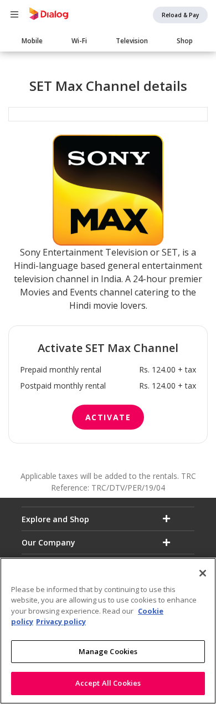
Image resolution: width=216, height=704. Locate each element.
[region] (108, 631)
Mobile (32, 40)
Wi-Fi (79, 40)
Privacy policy (61, 621)
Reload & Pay (180, 15)
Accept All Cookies (108, 683)
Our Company (48, 542)
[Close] (203, 573)
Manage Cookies (108, 651)
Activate (108, 417)
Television (132, 40)
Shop (185, 40)
